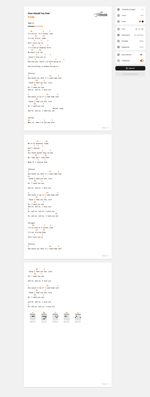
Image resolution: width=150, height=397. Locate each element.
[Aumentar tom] (142, 29)
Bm (33, 23)
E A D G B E (39, 26)
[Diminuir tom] (136, 29)
